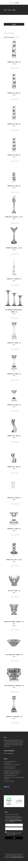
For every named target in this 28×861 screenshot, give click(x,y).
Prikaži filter (14, 24)
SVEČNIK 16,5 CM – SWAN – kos (14, 466)
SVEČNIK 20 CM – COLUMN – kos (14, 497)
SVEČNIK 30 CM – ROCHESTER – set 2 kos (14, 217)
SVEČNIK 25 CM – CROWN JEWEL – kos (14, 716)
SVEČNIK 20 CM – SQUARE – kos (14, 373)
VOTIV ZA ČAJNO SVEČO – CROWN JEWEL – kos (14, 685)
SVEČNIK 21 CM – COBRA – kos (14, 155)
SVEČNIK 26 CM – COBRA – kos (14, 93)
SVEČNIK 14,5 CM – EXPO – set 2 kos (14, 559)
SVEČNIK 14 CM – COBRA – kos (14, 186)
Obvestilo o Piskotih (10, 855)
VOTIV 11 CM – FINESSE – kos (14, 590)
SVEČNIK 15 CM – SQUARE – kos (14, 404)
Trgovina (9, 10)
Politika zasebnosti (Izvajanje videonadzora (13, 854)
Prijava (14, 838)
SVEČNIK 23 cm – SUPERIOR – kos (14, 279)
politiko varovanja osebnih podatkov (16, 820)
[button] (14, 68)
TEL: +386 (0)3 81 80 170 (9, 768)
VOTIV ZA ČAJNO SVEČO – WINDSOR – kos (14, 654)
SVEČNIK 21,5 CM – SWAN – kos (14, 435)
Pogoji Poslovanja (18, 855)
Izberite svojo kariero (8, 753)
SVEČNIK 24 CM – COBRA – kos (14, 124)
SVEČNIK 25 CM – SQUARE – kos (14, 343)
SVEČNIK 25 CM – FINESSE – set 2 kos (14, 248)
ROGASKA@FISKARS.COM (9, 767)
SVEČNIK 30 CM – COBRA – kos (14, 62)
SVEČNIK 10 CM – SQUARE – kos (14, 528)
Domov (5, 10)
